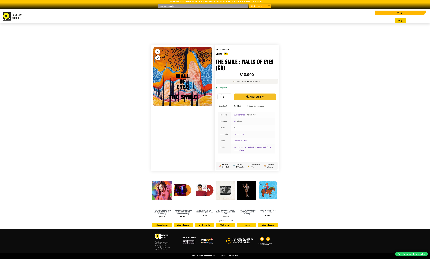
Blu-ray (117, 16)
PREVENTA (135, 16)
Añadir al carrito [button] (162, 225)
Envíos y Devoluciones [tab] (255, 106)
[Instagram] (268, 239)
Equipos (153, 16)
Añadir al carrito (255, 96)
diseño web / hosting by (265, 244)
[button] (157, 51)
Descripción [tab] (223, 106)
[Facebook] (262, 239)
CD (103, 16)
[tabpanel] (247, 133)
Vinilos (88, 16)
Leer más (247, 225)
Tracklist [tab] (237, 106)
